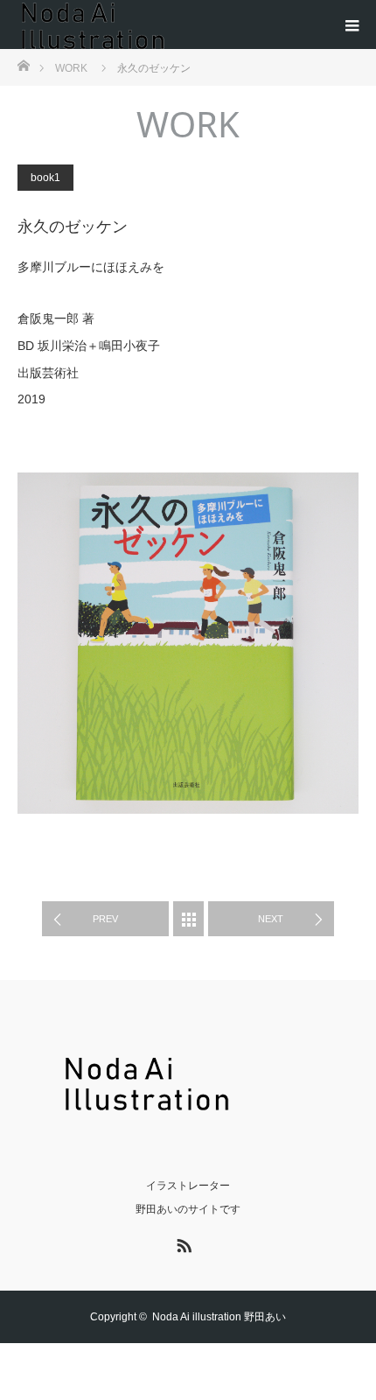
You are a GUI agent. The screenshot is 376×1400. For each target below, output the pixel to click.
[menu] (351, 24)
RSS (182, 1242)
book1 (45, 178)
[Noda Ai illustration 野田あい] (188, 1102)
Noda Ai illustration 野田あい (219, 1317)
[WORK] (188, 918)
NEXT (270, 919)
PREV (105, 919)
